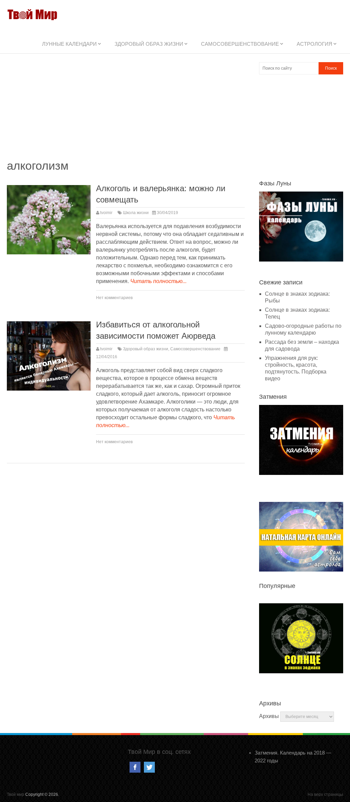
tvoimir (106, 212)
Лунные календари (69, 44)
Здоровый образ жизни (149, 44)
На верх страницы (325, 794)
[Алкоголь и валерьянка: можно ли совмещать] (48, 220)
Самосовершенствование (240, 44)
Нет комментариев (114, 297)
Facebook (135, 767)
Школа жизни (136, 212)
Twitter (149, 767)
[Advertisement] (126, 110)
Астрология (314, 44)
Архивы (269, 716)
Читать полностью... (158, 281)
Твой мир (15, 794)
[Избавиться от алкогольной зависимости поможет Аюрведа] (48, 356)
